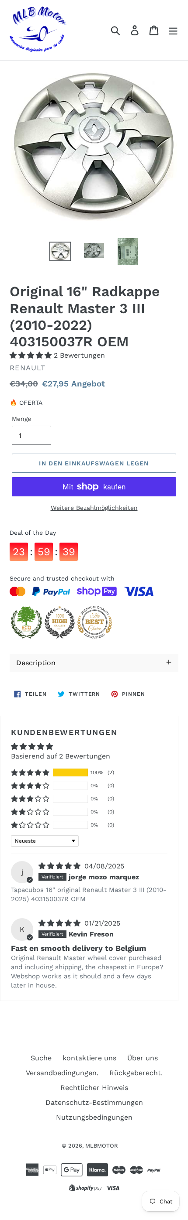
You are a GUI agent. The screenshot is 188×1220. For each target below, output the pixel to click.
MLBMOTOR (101, 1145)
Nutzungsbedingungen (94, 1117)
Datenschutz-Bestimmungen (94, 1102)
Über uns (142, 1058)
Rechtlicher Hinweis (94, 1087)
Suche (41, 1058)
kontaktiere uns (89, 1058)
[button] (32, 355)
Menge (21, 418)
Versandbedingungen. (62, 1073)
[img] (60, 866)
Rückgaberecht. (136, 1073)
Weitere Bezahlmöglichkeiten (94, 507)
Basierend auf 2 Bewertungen (60, 756)
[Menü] (173, 30)
